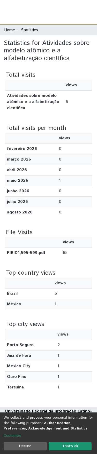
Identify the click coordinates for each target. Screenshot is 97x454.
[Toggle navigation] (90, 12)
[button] (62, 12)
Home (9, 30)
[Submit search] (55, 12)
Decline (25, 446)
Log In (73, 12)
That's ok (70, 446)
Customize (12, 435)
